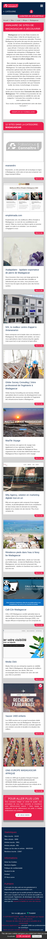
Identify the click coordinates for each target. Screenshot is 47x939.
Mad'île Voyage (12, 440)
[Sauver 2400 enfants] (23, 697)
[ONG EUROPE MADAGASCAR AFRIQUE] (23, 752)
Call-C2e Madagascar (15, 609)
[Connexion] (31, 11)
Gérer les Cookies (10, 862)
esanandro (10, 165)
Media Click (11, 662)
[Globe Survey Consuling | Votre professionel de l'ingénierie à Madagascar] (23, 364)
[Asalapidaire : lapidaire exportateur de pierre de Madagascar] (23, 251)
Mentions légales (10, 865)
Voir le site (39, 179)
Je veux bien (24, 815)
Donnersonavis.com (36, 930)
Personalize (37, 936)
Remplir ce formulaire (23, 112)
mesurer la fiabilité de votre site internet (27, 901)
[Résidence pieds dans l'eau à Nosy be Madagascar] (23, 534)
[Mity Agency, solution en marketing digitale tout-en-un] (23, 476)
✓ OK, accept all (23, 936)
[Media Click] (23, 643)
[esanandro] (23, 147)
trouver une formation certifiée (29, 899)
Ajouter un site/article (31, 16)
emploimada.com (13, 215)
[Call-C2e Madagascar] (23, 591)
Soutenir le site (9, 871)
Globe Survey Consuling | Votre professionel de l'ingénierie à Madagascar (20, 385)
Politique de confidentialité (13, 868)
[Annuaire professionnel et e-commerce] (10, 6)
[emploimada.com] (23, 197)
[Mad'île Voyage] (23, 422)
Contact (7, 874)
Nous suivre (10, 877)
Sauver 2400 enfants (15, 716)
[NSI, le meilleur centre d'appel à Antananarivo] (23, 308)
